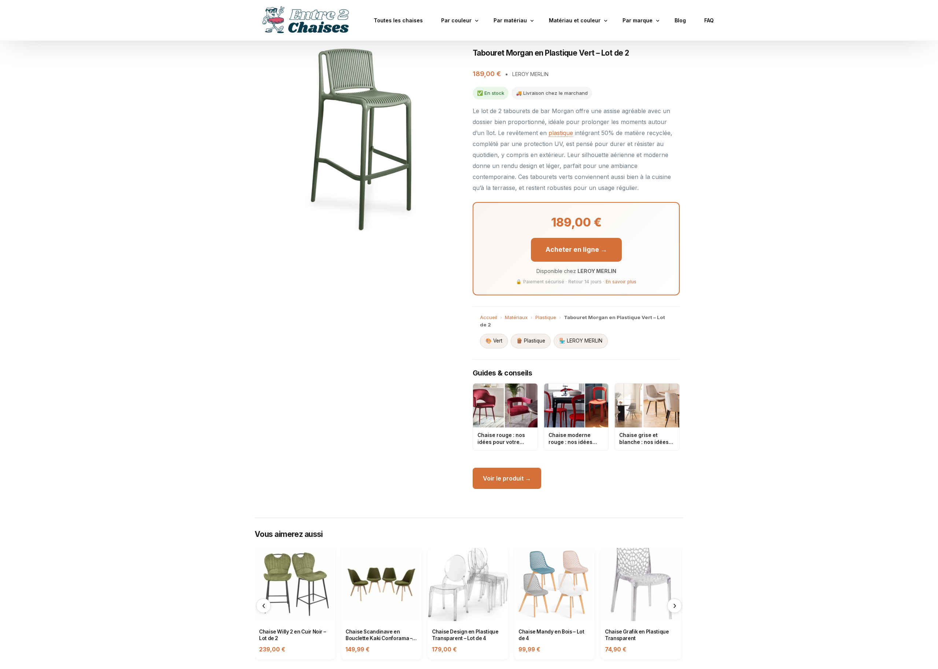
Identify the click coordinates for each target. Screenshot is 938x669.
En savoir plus (621, 281)
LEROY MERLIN (580, 341)
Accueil (488, 317)
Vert (493, 341)
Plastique (545, 317)
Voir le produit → (507, 478)
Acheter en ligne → (576, 249)
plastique (561, 133)
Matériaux (516, 317)
